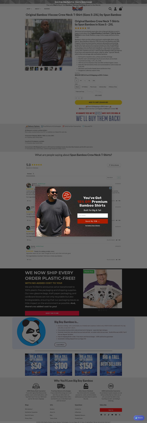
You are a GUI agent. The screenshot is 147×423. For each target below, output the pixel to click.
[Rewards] (138, 417)
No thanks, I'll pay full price (92, 225)
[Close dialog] (110, 188)
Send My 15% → (92, 221)
